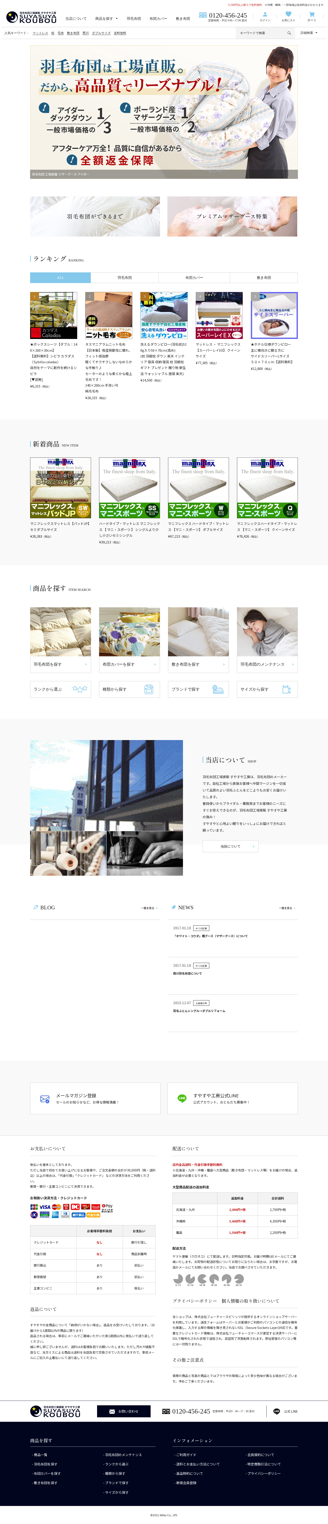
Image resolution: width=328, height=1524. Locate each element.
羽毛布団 (134, 18)
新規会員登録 (186, 1482)
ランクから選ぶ (117, 1464)
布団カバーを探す (47, 1473)
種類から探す (115, 1473)
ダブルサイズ (101, 33)
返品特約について (189, 1473)
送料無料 (120, 33)
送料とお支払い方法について (198, 1464)
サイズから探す (117, 1492)
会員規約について (260, 1454)
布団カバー (158, 18)
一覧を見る (147, 908)
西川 (86, 33)
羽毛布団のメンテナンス (123, 1454)
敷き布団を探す (45, 1482)
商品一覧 (40, 1454)
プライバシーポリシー (264, 1473)
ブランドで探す (117, 1482)
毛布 (61, 33)
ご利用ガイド (186, 1454)
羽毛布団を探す (45, 1464)
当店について (76, 18)
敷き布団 (183, 18)
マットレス (40, 33)
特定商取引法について (264, 1464)
